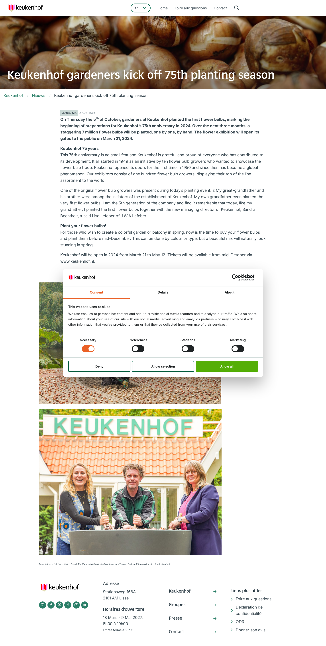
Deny (99, 366)
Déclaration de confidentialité (249, 610)
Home (163, 8)
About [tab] (229, 292)
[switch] (138, 348)
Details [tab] (163, 292)
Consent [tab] (96, 292)
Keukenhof (179, 591)
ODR (240, 621)
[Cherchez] (236, 8)
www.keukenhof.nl (77, 261)
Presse (175, 618)
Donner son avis (250, 630)
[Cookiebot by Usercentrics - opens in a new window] (238, 277)
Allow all (227, 366)
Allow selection (163, 366)
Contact (220, 8)
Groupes (177, 605)
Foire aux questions (191, 8)
